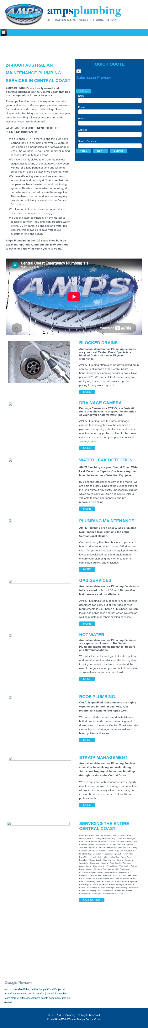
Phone (81, 107)
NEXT (100, 150)
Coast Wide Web (56, 1019)
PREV (83, 150)
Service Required (88, 141)
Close (83, 91)
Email (81, 118)
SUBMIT (118, 150)
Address (82, 130)
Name (81, 96)
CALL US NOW (91, 899)
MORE (87, 391)
